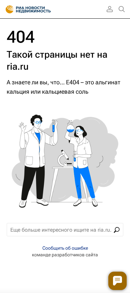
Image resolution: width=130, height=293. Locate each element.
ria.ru (18, 66)
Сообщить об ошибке (65, 248)
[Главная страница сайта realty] (40, 9)
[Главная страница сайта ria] (7, 9)
